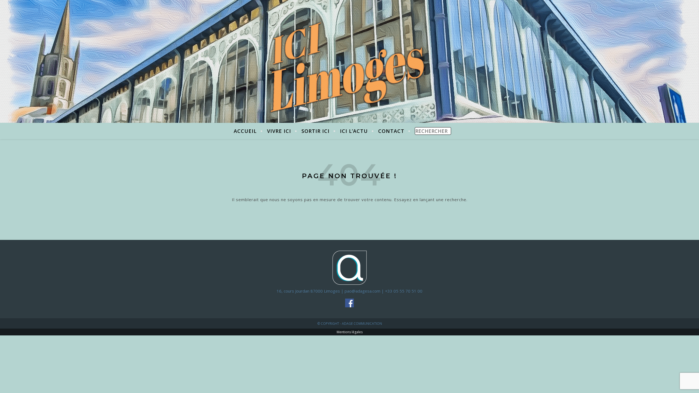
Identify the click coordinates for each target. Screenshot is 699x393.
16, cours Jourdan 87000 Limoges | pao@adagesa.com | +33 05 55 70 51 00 (349, 291)
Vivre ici (279, 131)
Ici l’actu (354, 131)
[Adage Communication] (349, 267)
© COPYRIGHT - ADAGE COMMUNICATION (349, 323)
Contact (391, 131)
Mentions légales (350, 332)
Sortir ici (315, 131)
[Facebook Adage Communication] (349, 303)
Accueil (245, 131)
